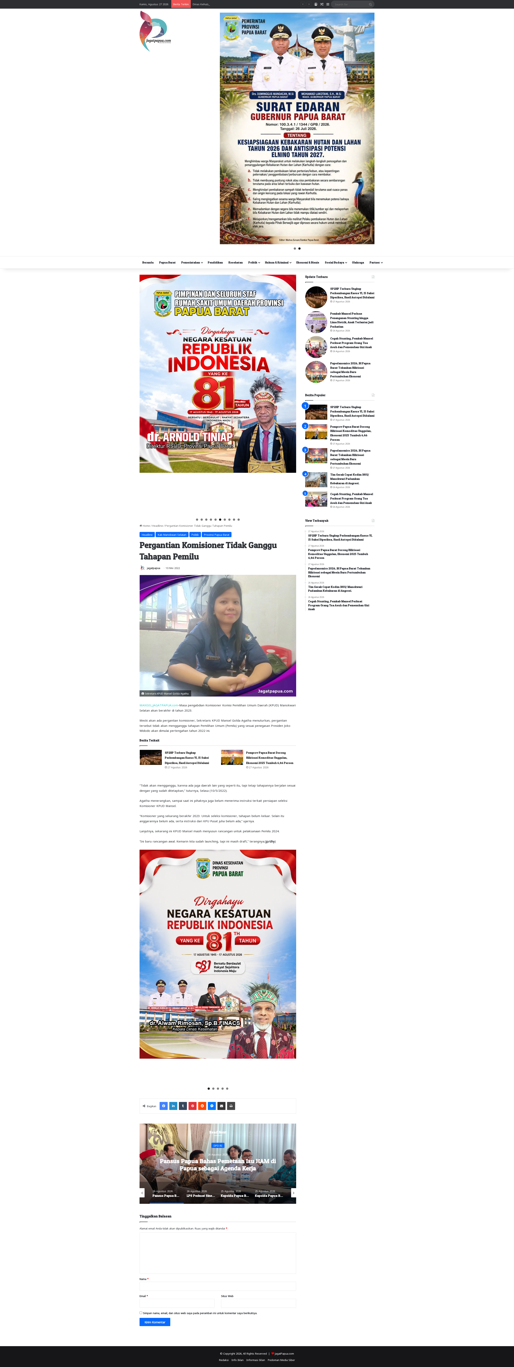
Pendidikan (215, 262)
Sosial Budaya (334, 262)
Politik (252, 262)
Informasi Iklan (255, 1359)
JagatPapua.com (284, 1353)
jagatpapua (153, 567)
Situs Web (227, 1295)
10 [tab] (239, 519)
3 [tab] (206, 519)
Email (144, 1295)
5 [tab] (215, 519)
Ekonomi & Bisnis (307, 262)
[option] (218, 1164)
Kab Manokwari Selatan (172, 534)
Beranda (148, 262)
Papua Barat (167, 262)
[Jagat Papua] (155, 31)
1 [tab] (295, 248)
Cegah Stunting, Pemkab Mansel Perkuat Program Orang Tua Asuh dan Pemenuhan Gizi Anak (351, 343)
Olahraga (358, 262)
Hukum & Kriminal (277, 262)
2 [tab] (299, 248)
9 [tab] (234, 519)
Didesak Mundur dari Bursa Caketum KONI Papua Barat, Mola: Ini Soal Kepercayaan (244, 3)
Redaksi (224, 1359)
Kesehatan (235, 262)
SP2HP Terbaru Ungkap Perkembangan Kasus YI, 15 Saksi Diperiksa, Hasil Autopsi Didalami (187, 758)
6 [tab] (220, 519)
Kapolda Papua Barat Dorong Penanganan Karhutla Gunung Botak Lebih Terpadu (218, 1164)
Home (146, 525)
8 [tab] (229, 519)
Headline (157, 525)
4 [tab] (211, 519)
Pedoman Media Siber (281, 1359)
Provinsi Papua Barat (216, 534)
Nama (144, 1278)
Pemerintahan (190, 262)
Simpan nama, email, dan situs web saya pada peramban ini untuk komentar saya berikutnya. (200, 1312)
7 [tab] (225, 519)
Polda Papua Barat (218, 1145)
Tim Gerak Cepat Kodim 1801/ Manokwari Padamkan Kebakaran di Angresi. (349, 479)
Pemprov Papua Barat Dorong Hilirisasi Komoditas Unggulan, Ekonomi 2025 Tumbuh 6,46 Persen (269, 758)
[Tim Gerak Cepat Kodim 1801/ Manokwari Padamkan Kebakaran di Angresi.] (316, 479)
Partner (375, 262)
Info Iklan (238, 1359)
